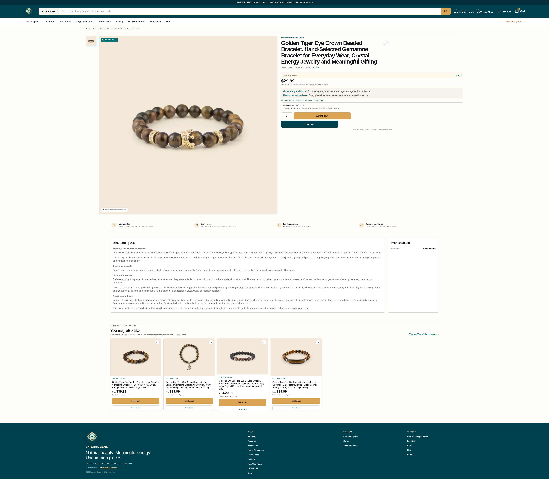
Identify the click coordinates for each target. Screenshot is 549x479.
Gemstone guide (515, 21)
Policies (410, 455)
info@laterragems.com (108, 468)
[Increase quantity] (290, 116)
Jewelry (119, 21)
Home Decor (104, 21)
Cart (409, 446)
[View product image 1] (91, 41)
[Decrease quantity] (283, 116)
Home (88, 29)
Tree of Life (65, 21)
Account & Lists (350, 446)
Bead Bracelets (99, 29)
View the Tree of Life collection (424, 334)
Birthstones (155, 21)
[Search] (445, 11)
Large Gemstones (85, 21)
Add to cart (322, 116)
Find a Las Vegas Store (417, 437)
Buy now (309, 124)
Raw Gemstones (136, 21)
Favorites (50, 21)
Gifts (168, 21)
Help (409, 450)
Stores (346, 441)
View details (135, 408)
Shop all (34, 21)
